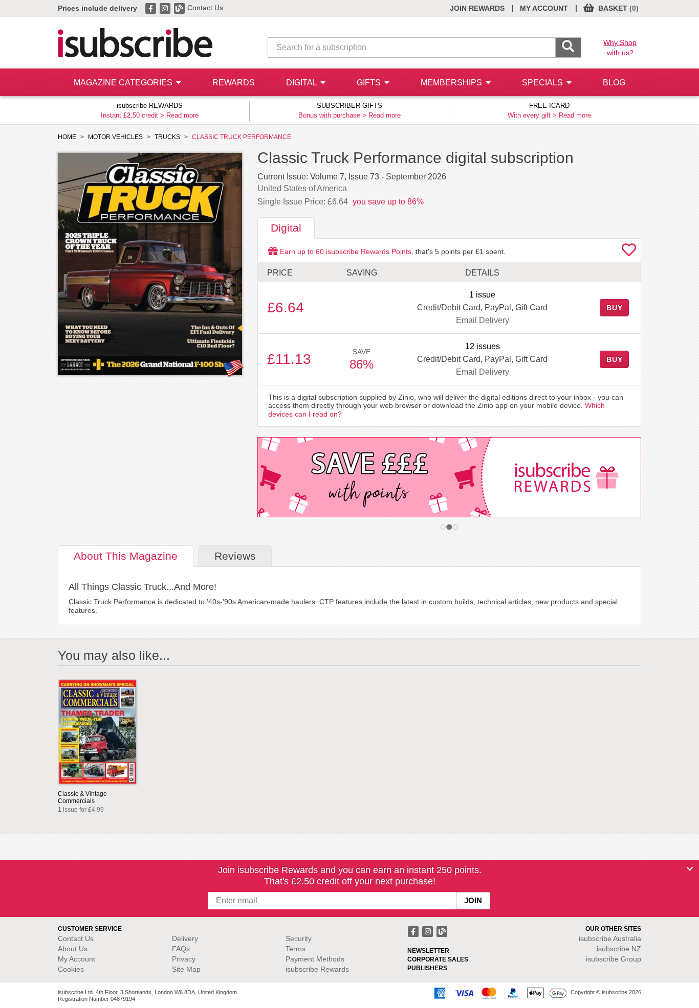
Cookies (71, 969)
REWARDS (233, 82)
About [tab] (126, 556)
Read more (182, 115)
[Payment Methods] (498, 993)
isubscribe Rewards (317, 969)
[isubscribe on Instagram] (166, 8)
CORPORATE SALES (437, 959)
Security (299, 938)
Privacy (183, 959)
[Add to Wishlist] (629, 252)
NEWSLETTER (428, 950)
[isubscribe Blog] (180, 8)
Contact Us (205, 8)
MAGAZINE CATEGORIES (124, 82)
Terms (295, 949)
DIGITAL (302, 82)
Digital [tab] (286, 228)
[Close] (690, 869)
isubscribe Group (613, 959)
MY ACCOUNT (544, 8)
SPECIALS (543, 82)
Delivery (185, 938)
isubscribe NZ (619, 949)
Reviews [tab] (235, 556)
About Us (73, 949)
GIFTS (370, 82)
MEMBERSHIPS (452, 82)
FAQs (181, 949)
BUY (614, 308)
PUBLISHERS (427, 968)
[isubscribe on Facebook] (151, 8)
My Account (76, 959)
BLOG (614, 82)
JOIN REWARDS (477, 8)
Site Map (186, 969)
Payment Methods (315, 959)
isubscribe (610, 938)
